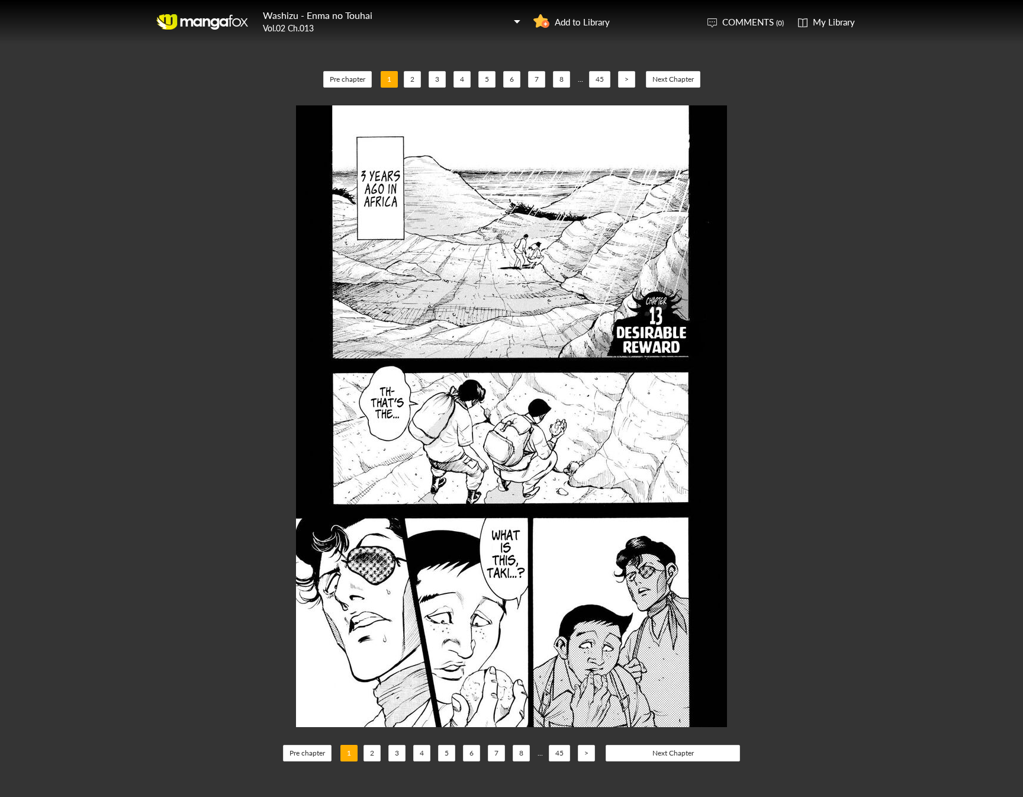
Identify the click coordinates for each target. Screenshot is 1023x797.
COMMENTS (753, 22)
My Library (834, 22)
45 (600, 79)
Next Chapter (673, 79)
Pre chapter (347, 79)
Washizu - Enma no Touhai (317, 15)
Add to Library (582, 22)
